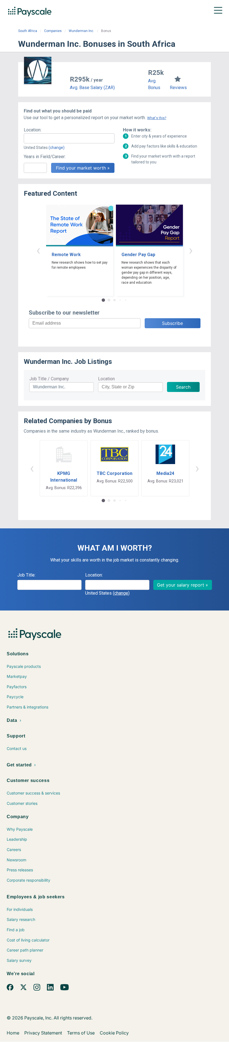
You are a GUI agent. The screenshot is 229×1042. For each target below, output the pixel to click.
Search (183, 387)
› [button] (191, 250)
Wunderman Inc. (81, 31)
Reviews (178, 87)
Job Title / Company (49, 378)
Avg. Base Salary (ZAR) (92, 87)
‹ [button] (38, 250)
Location (106, 378)
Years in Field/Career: (45, 156)
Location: (32, 130)
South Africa (27, 31)
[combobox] (69, 138)
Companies (53, 31)
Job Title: (26, 575)
